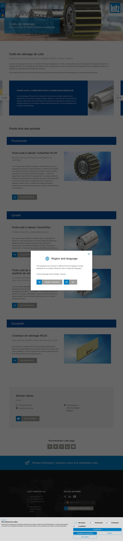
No (73, 282)
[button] (4, 520)
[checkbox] (75, 523)
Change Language (52, 282)
